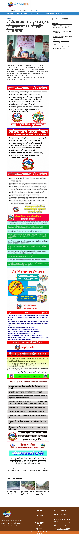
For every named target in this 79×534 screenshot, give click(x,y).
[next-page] (9, 497)
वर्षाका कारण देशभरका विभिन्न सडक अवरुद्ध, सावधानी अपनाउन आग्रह (42, 493)
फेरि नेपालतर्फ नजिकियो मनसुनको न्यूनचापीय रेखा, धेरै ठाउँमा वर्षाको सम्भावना (13, 493)
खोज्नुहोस (66, 18)
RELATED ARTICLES (10, 478)
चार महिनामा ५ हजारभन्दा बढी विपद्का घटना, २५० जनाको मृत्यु (27, 493)
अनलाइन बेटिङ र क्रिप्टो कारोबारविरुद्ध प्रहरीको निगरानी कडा (61, 42)
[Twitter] (39, 10)
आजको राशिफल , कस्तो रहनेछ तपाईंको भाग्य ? (16, 470)
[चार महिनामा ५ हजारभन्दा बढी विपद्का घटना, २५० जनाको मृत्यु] (28, 485)
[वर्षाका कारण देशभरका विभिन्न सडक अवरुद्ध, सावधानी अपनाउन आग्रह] (42, 485)
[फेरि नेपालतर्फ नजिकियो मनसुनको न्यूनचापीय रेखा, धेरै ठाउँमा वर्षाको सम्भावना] (13, 485)
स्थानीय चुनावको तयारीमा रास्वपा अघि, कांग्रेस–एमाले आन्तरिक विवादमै (61, 47)
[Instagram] (37, 10)
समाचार (10, 18)
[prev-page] (7, 497)
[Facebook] (34, 10)
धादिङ (7, 18)
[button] (70, 13)
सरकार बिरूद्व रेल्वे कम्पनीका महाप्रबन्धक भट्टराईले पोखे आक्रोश (39, 471)
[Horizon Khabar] (39, 4)
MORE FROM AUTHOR (20, 478)
